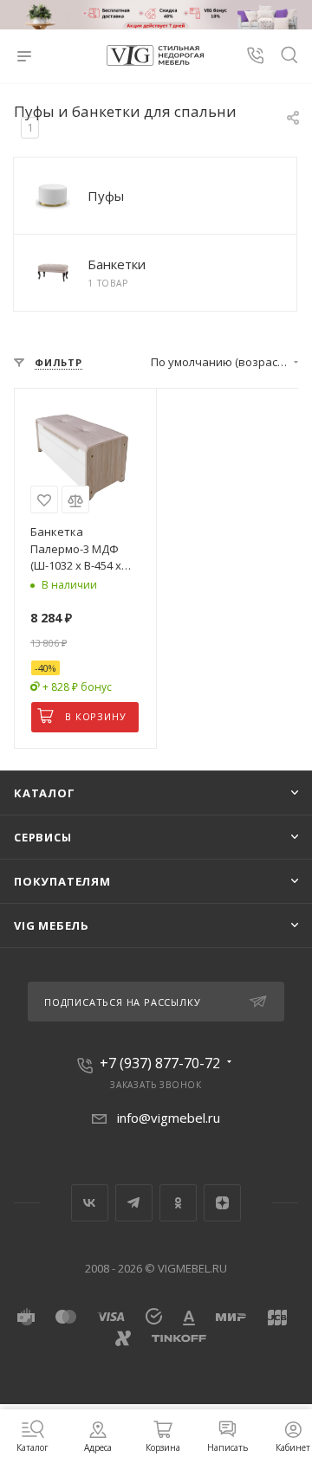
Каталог (44, 793)
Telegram (134, 1202)
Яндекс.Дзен (222, 1202)
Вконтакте (89, 1202)
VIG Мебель (51, 925)
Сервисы (43, 837)
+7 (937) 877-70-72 (160, 1063)
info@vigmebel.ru (168, 1117)
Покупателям (62, 881)
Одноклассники (178, 1202)
